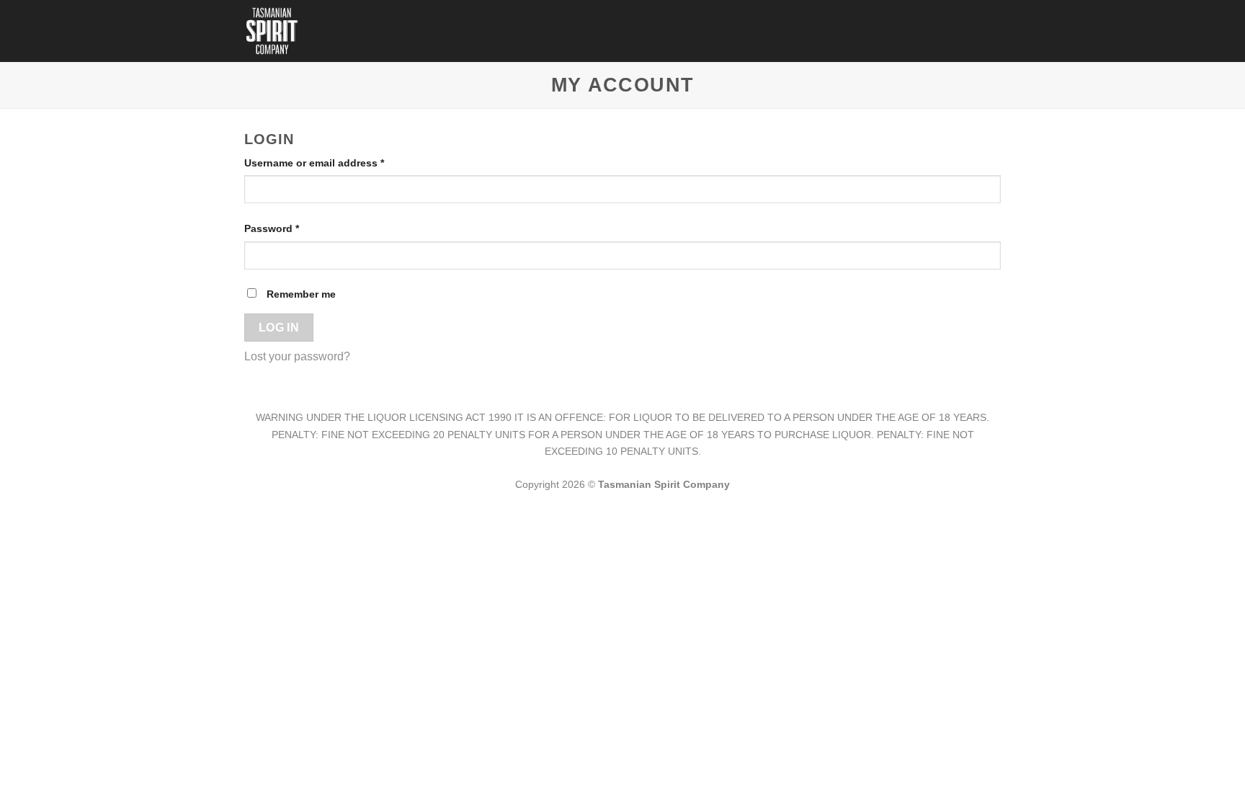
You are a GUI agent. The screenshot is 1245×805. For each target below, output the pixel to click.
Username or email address (336, 162)
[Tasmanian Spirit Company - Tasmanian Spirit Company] (276, 31)
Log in (279, 327)
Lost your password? (297, 356)
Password (293, 228)
